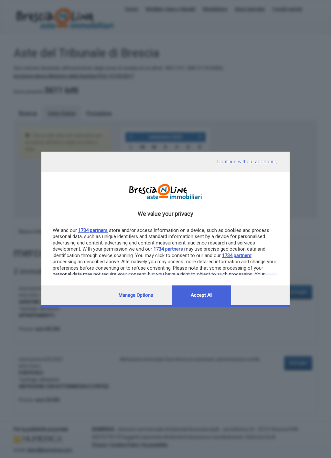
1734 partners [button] (93, 230)
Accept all (201, 295)
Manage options (136, 295)
